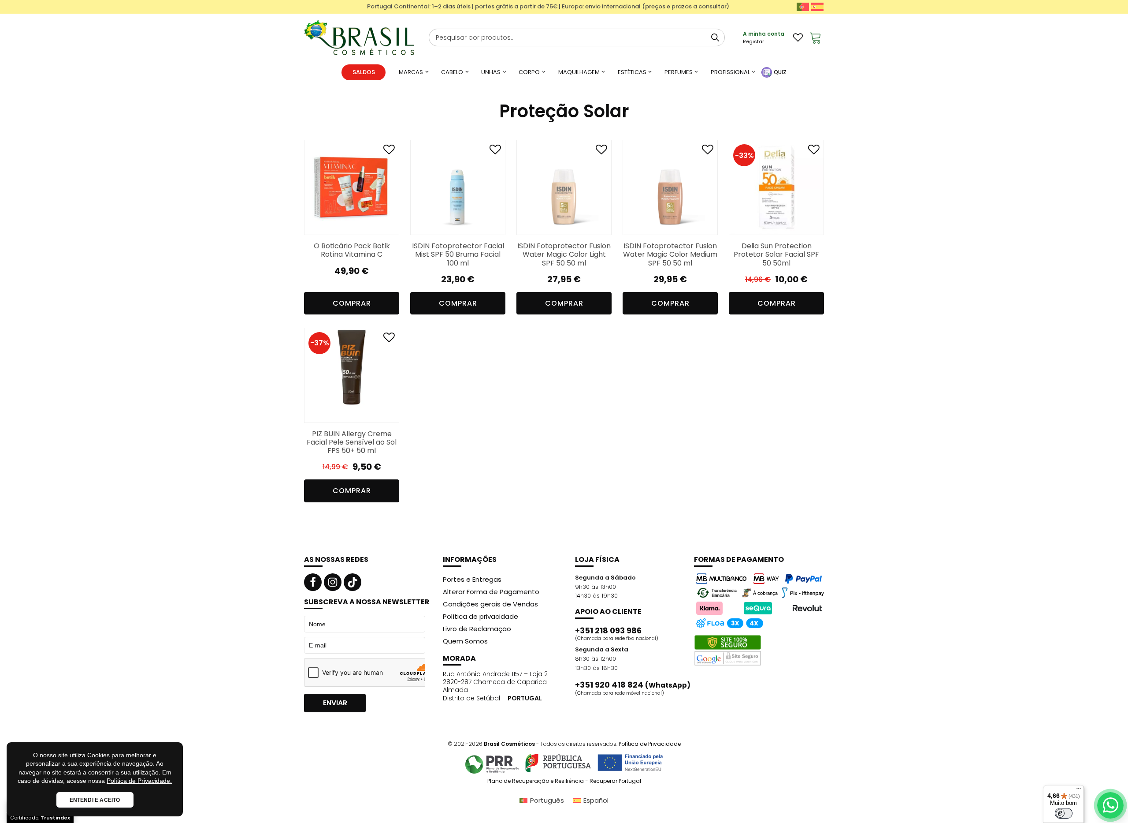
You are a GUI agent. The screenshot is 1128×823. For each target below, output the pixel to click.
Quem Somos (465, 641)
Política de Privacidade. (139, 780)
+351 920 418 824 (632, 685)
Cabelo (452, 72)
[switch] (1063, 813)
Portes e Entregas (472, 579)
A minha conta (763, 33)
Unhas (491, 72)
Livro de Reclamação (477, 628)
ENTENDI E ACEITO (95, 800)
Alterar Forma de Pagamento (491, 591)
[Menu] (1078, 790)
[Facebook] (313, 582)
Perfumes (678, 72)
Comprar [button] (352, 303)
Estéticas (632, 72)
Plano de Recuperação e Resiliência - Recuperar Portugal (564, 781)
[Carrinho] (815, 37)
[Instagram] (332, 582)
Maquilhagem (579, 72)
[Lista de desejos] (798, 37)
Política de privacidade (480, 616)
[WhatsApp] (1110, 805)
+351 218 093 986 (608, 630)
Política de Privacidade (650, 744)
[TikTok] (352, 582)
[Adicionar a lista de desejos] (389, 151)
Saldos (363, 72)
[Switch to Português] (803, 7)
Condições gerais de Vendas (490, 604)
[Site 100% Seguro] (727, 650)
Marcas (411, 72)
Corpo (529, 72)
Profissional (730, 72)
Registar (753, 41)
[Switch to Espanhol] (817, 7)
